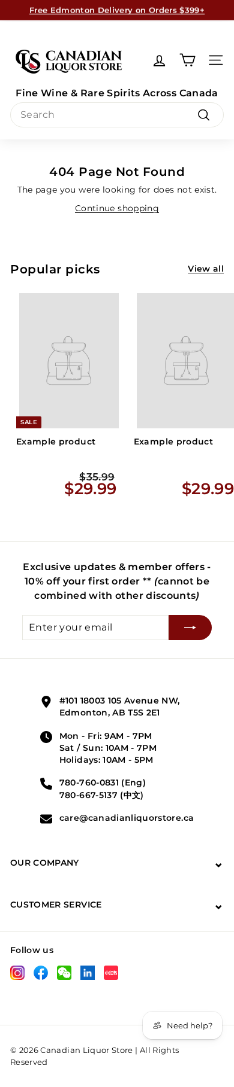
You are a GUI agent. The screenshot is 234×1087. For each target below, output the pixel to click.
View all (206, 268)
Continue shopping (117, 208)
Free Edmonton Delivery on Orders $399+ (117, 9)
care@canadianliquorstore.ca (126, 817)
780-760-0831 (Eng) (102, 782)
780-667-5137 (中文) (101, 795)
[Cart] (187, 60)
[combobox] (117, 114)
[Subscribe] (190, 627)
